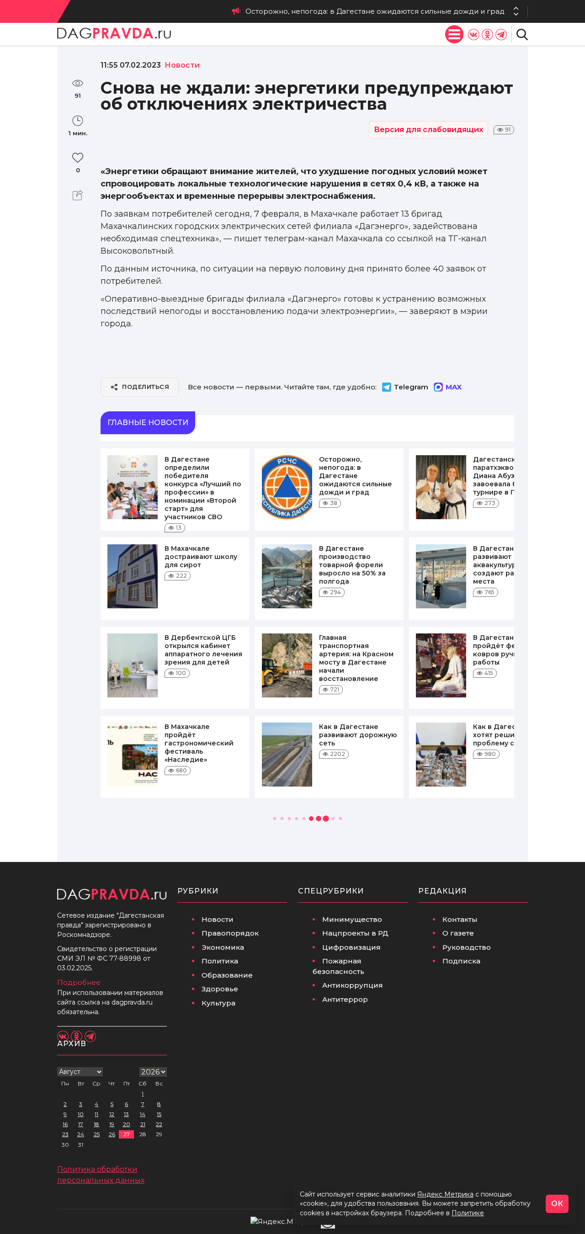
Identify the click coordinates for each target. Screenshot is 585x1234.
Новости (218, 919)
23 (65, 1134)
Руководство (466, 947)
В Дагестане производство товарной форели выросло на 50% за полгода (352, 564)
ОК (557, 1203)
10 (81, 1114)
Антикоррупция (352, 985)
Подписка (461, 961)
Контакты (460, 919)
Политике (468, 1213)
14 (142, 1114)
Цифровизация (351, 947)
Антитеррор (345, 999)
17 (80, 1124)
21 (142, 1124)
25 (97, 1134)
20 (126, 1124)
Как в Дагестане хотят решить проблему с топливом (512, 735)
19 (111, 1124)
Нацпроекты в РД (355, 933)
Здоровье (220, 988)
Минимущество (352, 919)
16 (65, 1124)
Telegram (411, 387)
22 (159, 1124)
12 (111, 1114)
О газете (458, 933)
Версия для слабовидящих (428, 129)
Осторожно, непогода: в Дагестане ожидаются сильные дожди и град (355, 475)
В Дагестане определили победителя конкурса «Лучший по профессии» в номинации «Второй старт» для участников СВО (203, 488)
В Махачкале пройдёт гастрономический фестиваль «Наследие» (199, 743)
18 (96, 1124)
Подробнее (79, 982)
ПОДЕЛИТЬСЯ (145, 386)
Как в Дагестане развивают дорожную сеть (358, 735)
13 (126, 1114)
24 (80, 1134)
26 (112, 1134)
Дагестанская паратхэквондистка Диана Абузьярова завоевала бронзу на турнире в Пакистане (329, 11)
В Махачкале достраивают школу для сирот (201, 556)
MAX (454, 387)
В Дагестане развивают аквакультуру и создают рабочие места (505, 564)
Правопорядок (230, 933)
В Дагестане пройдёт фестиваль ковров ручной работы (508, 649)
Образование (227, 975)
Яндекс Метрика (445, 1194)
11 (96, 1114)
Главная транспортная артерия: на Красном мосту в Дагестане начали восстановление (356, 658)
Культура (218, 1003)
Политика (220, 961)
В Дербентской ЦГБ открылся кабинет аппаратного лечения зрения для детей (203, 649)
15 (159, 1114)
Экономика (223, 947)
